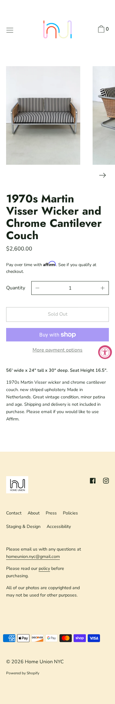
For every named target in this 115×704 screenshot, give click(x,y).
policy (44, 568)
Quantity (15, 287)
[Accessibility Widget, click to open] (105, 352)
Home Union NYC (44, 661)
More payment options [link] (57, 350)
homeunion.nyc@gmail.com (33, 556)
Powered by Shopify (22, 673)
